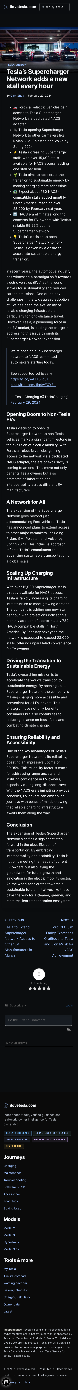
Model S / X (11, 1249)
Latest (8, 1311)
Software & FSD (14, 1187)
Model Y (9, 1228)
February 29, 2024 (25, 402)
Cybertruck (11, 1242)
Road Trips (11, 1201)
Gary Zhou (17, 95)
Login (69, 1005)
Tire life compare (15, 1276)
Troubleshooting (15, 1180)
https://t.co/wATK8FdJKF (31, 379)
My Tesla (10, 1269)
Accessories (12, 1194)
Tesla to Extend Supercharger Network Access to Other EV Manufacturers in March (20, 938)
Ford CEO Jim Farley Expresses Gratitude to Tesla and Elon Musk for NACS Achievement (58, 938)
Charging (10, 1166)
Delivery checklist (16, 1290)
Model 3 (9, 1235)
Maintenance (13, 1173)
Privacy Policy (17, 1382)
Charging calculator (17, 1297)
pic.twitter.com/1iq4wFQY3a (33, 385)
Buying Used (12, 1208)
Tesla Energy (16, 64)
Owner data (12, 1304)
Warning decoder (15, 1283)
